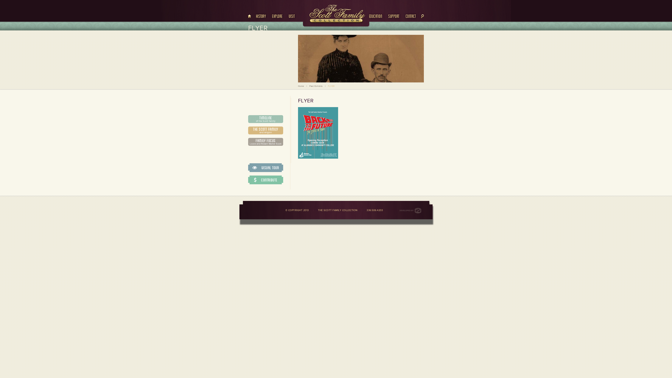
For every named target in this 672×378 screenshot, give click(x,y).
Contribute (268, 179)
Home (301, 86)
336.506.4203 (375, 210)
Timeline (265, 118)
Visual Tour (269, 167)
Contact (411, 16)
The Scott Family (265, 130)
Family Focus (266, 141)
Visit (292, 16)
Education (375, 16)
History (261, 16)
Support (393, 16)
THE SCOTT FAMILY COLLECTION (337, 210)
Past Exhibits (316, 86)
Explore (277, 16)
